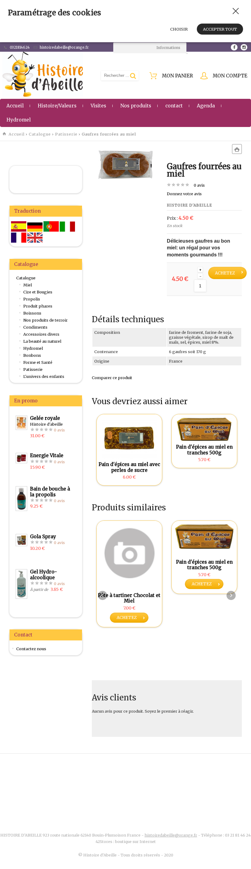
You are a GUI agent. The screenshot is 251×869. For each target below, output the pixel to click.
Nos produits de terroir (45, 320)
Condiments (35, 327)
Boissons (32, 313)
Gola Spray (43, 536)
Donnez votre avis (184, 193)
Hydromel (18, 120)
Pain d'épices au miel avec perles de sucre (129, 467)
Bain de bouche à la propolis (50, 491)
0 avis (199, 185)
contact (174, 106)
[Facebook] (234, 47)
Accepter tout (220, 29)
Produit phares (37, 306)
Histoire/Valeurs (57, 106)
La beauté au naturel (42, 341)
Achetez (225, 273)
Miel (27, 284)
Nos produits (135, 106)
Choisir (179, 29)
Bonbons (32, 355)
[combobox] (149, 48)
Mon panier (177, 76)
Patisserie (66, 134)
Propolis (31, 299)
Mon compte (230, 76)
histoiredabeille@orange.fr (170, 835)
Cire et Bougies (37, 291)
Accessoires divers (41, 334)
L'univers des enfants (43, 376)
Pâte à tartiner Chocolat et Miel (129, 598)
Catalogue (40, 134)
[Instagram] (244, 47)
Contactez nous (31, 648)
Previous (102, 595)
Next (231, 595)
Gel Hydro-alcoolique (43, 574)
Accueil (15, 106)
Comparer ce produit (112, 377)
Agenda (206, 106)
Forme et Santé (37, 362)
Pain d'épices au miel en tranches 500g (204, 449)
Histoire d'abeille (189, 205)
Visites (98, 106)
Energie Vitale (46, 455)
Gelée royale (45, 418)
